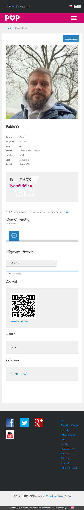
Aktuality (65, 430)
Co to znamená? (12, 224)
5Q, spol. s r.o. (52, 496)
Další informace (59, 508)
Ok (72, 508)
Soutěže (64, 444)
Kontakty (65, 453)
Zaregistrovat (24, 6)
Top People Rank (69, 467)
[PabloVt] (42, 123)
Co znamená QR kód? (19, 321)
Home (9, 28)
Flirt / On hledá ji (18, 374)
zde (67, 212)
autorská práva (65, 496)
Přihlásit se (10, 6)
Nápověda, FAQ (68, 449)
